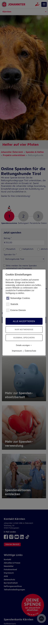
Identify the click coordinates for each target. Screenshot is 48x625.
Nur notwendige (24, 329)
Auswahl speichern (24, 338)
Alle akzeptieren (24, 321)
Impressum (17, 351)
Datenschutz (30, 351)
